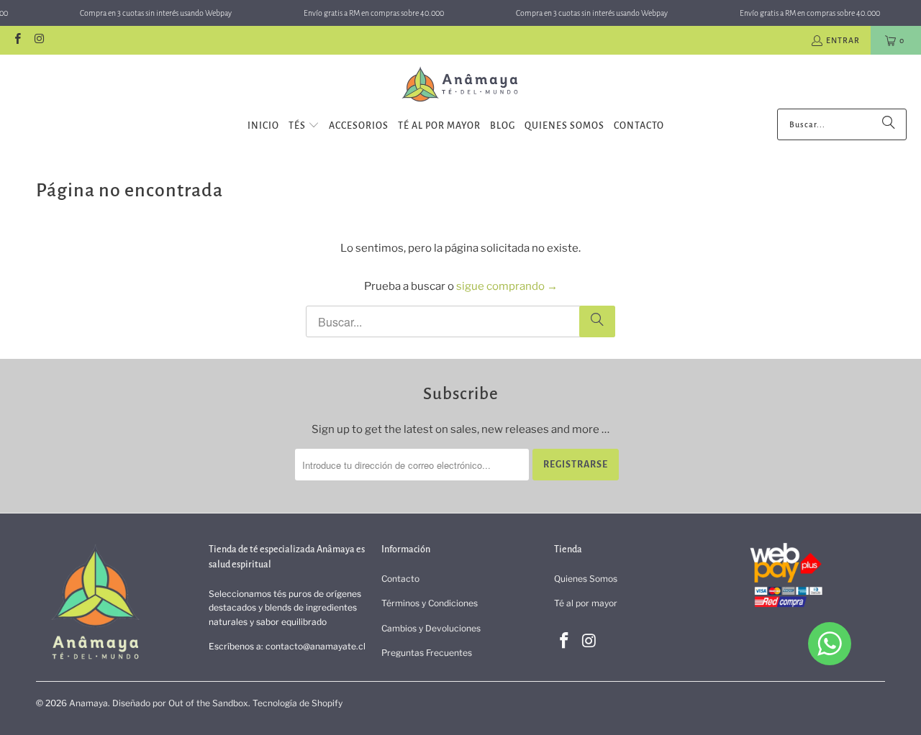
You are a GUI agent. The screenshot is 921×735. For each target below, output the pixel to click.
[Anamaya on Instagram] (38, 40)
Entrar (843, 40)
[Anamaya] (461, 85)
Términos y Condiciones (429, 603)
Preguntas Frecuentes (426, 652)
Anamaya (88, 703)
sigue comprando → (507, 286)
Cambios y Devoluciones (431, 628)
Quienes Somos (585, 578)
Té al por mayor (585, 603)
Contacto (400, 578)
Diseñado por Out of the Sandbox (180, 703)
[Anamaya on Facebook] (17, 40)
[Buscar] (889, 124)
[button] (304, 126)
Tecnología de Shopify (297, 703)
